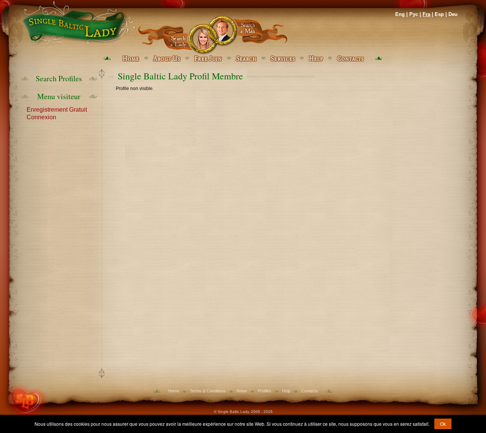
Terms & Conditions (208, 391)
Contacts (309, 391)
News (242, 391)
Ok (443, 423)
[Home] (78, 23)
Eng (400, 14)
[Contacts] (350, 58)
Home (173, 391)
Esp (439, 14)
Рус (413, 14)
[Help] (315, 58)
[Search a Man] (250, 35)
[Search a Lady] (175, 35)
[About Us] (167, 58)
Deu (453, 14)
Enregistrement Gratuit (57, 109)
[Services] (282, 58)
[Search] (246, 58)
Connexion (41, 116)
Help (286, 391)
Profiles (264, 391)
